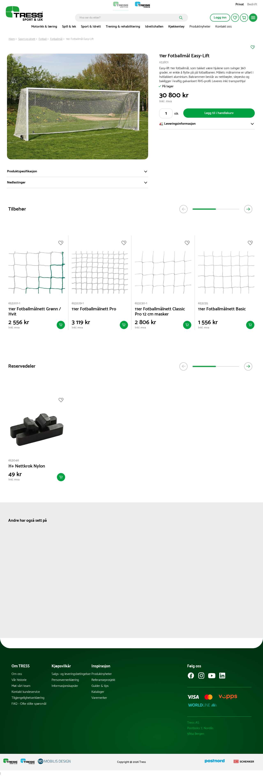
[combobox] (128, 17)
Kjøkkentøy (176, 26)
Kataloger (97, 692)
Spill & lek (69, 26)
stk (176, 113)
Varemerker (99, 698)
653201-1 (14, 303)
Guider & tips (100, 686)
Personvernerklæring (65, 680)
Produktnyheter (199, 26)
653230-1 (141, 303)
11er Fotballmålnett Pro (94, 309)
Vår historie (19, 680)
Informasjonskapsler (65, 686)
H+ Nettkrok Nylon (26, 466)
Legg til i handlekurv (219, 113)
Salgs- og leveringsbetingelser (71, 674)
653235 (203, 303)
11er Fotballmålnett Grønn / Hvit (34, 312)
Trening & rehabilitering (123, 26)
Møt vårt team (21, 686)
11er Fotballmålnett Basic (222, 309)
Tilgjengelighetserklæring (28, 698)
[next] (248, 209)
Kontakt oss (223, 26)
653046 (13, 460)
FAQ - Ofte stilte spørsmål (29, 704)
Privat (239, 4)
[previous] (183, 209)
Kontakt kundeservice (26, 692)
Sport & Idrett (91, 26)
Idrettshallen (154, 26)
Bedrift (252, 4)
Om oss (17, 674)
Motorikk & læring (44, 26)
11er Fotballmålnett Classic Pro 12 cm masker (160, 312)
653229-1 (78, 303)
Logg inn (220, 17)
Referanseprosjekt (103, 680)
